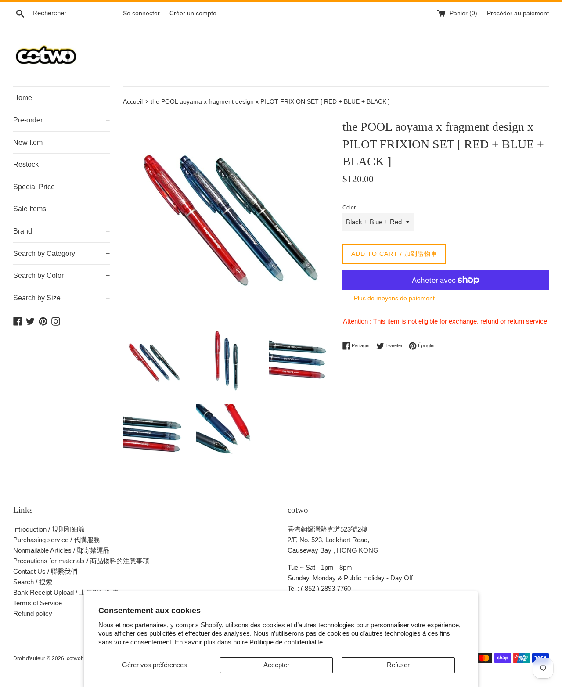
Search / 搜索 (32, 582)
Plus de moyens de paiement (394, 298)
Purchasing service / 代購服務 (56, 539)
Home (22, 97)
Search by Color (61, 275)
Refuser (398, 665)
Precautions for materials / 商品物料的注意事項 (81, 561)
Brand (61, 231)
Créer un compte (192, 13)
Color (349, 208)
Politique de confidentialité (286, 642)
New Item (28, 142)
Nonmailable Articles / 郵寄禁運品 (61, 550)
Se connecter (141, 13)
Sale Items (61, 208)
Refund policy (32, 613)
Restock (26, 164)
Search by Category (61, 253)
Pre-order (61, 120)
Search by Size (61, 298)
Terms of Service (37, 603)
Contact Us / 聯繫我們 (45, 571)
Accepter (276, 665)
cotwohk (76, 658)
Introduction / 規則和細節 (49, 529)
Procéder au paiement (518, 13)
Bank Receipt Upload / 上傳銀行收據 (66, 592)
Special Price (34, 187)
